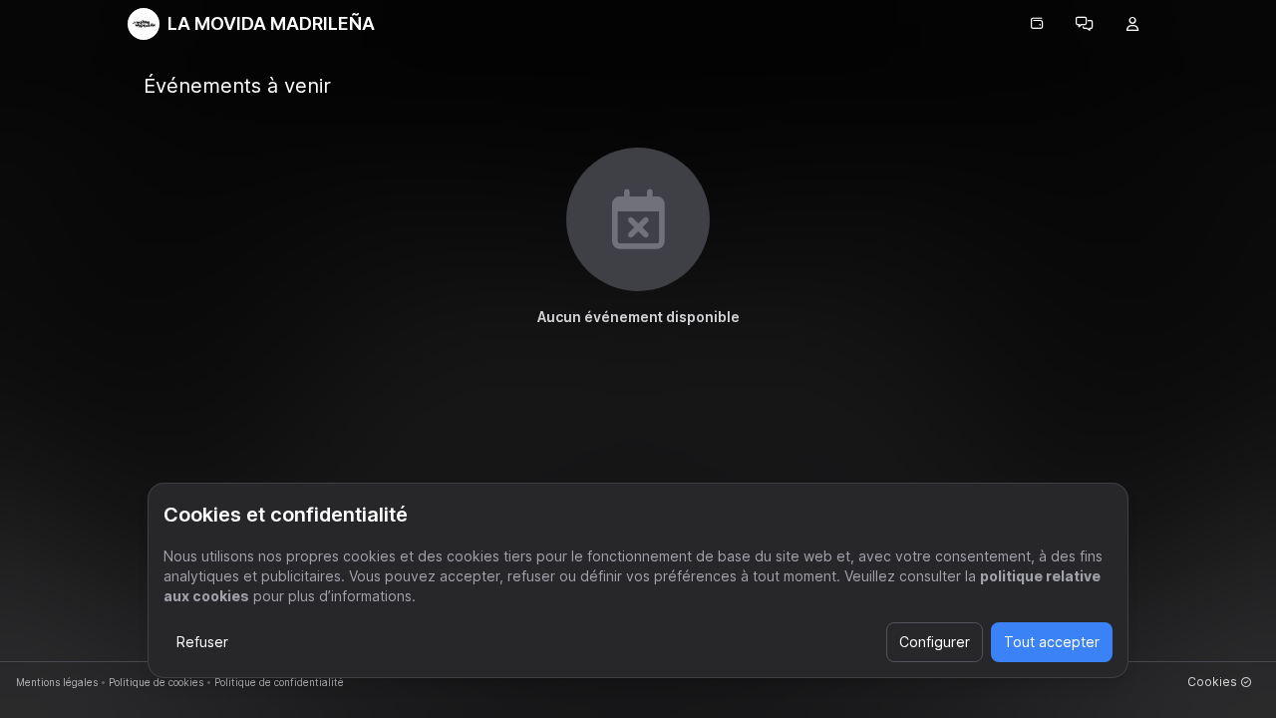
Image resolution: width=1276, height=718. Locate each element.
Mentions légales (57, 682)
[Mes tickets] (1037, 24)
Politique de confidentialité (279, 682)
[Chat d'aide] (1085, 24)
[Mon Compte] (1132, 24)
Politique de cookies (156, 682)
